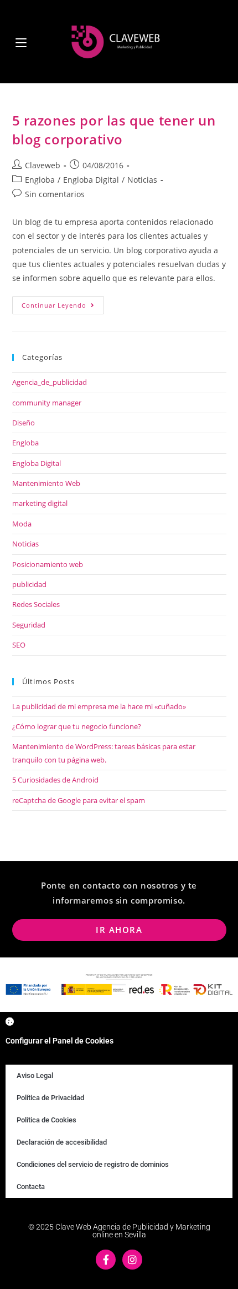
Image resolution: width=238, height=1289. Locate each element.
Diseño (23, 423)
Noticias (142, 179)
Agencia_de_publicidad (49, 382)
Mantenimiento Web (46, 483)
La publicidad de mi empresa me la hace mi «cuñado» (99, 706)
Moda (22, 524)
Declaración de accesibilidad (62, 1142)
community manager (46, 403)
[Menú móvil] (21, 41)
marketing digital (40, 503)
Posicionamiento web (47, 564)
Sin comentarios (55, 194)
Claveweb (42, 165)
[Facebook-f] (106, 1260)
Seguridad (28, 625)
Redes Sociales (36, 604)
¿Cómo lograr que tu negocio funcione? (76, 726)
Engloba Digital (91, 179)
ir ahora (119, 929)
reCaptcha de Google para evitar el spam (78, 800)
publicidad (29, 584)
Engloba (40, 179)
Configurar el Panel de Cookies (59, 1040)
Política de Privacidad (50, 1098)
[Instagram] (132, 1260)
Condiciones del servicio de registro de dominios (93, 1164)
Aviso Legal (35, 1075)
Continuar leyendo (63, 302)
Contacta (31, 1186)
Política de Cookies (46, 1120)
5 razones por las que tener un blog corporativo (114, 129)
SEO (18, 645)
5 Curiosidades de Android (55, 780)
